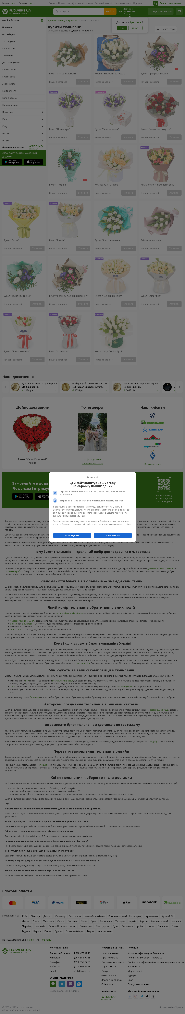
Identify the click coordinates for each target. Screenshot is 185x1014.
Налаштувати (72, 535)
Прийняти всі (113, 535)
